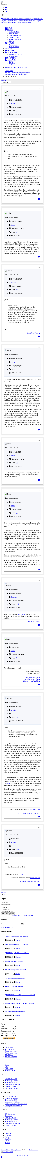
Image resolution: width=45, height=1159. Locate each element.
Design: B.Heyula (22, 1155)
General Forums (17, 19)
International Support (34, 21)
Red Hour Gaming (33, 333)
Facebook (8, 1133)
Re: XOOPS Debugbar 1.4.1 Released (17, 936)
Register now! (16, 915)
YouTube (8, 1139)
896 (17, 658)
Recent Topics (14, 47)
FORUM (10, 43)
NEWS (9, 49)
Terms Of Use (14, 37)
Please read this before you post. (29, 813)
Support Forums (10, 1086)
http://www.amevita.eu (32, 679)
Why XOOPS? (14, 33)
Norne (13, 103)
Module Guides (10, 1070)
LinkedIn (8, 1135)
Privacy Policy (16, 1150)
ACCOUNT (11, 60)
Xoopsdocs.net (35, 809)
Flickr (7, 1137)
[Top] (39, 199)
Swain (13, 225)
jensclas (13, 710)
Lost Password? (28, 915)
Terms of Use (5, 1150)
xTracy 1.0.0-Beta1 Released (14, 986)
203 (17, 289)
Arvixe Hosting (34, 1150)
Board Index (13, 45)
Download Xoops (11, 1079)
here (22, 874)
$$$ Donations (10, 1114)
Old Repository (14, 56)
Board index (9, 71)
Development (22, 21)
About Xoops (9, 1047)
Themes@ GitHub (11, 1082)
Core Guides (9, 1069)
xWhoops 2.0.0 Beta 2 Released (15, 978)
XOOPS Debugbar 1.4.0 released (15, 1011)
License (11, 41)
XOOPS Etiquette (11, 1057)
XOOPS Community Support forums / (18, 73)
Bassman (14, 597)
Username (4, 903)
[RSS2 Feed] (7, 1152)
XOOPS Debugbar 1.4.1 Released (16, 969)
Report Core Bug (10, 1125)
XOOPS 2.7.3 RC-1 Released (14, 961)
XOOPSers (9, 1055)
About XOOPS (14, 32)
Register (12, 64)
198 (17, 232)
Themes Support (11, 21)
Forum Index (7, 19)
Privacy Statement (15, 39)
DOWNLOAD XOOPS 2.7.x (17, 67)
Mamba (18, 940)
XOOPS (10, 30)
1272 (17, 604)
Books (7, 1065)
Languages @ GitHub (12, 1084)
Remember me (8, 911)
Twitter (7, 1143)
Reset (12, 913)
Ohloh (7, 1141)
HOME (9, 28)
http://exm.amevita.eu (33, 677)
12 (16, 111)
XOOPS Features (15, 35)
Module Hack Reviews (8, 22)
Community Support (30, 19)
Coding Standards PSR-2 (13, 1106)
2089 (17, 717)
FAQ (8, 783)
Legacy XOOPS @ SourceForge (16, 1104)
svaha (13, 651)
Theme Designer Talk (24, 22)
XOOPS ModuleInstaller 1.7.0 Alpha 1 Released (20, 1003)
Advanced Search (7, 927)
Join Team (8, 1116)
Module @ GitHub (15, 54)
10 (39, 828)
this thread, (21, 614)
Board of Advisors (11, 1051)
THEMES (10, 50)
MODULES (11, 52)
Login (11, 62)
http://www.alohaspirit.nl (31, 681)
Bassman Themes (34, 621)
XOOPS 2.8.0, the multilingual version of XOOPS (20, 995)
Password (4, 907)
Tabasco (13, 282)
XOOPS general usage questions (16, 74)
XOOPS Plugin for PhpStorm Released (17, 953)
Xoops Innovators (11, 1053)
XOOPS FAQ (12, 58)
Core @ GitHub (10, 1096)
